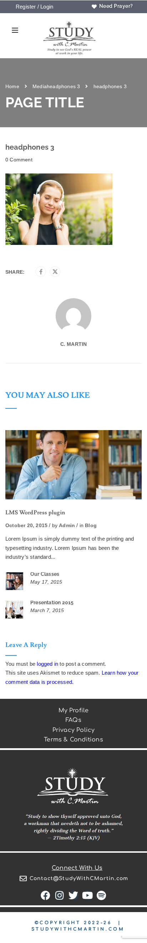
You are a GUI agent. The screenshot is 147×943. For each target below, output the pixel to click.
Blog (91, 525)
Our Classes (44, 574)
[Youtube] (87, 895)
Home (12, 86)
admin (67, 525)
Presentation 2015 (52, 602)
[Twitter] (55, 272)
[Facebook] (40, 272)
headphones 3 (63, 86)
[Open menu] (13, 31)
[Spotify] (101, 895)
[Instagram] (59, 895)
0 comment (18, 159)
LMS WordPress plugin (35, 512)
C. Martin (73, 344)
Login (46, 7)
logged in (47, 664)
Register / (27, 7)
